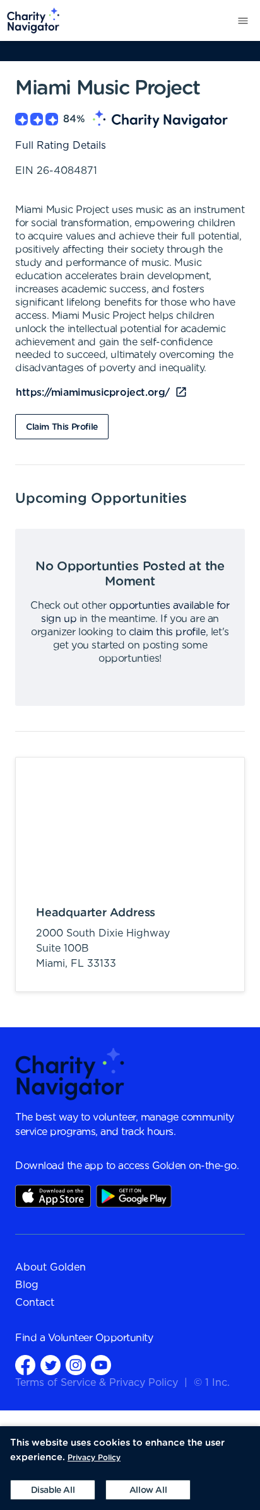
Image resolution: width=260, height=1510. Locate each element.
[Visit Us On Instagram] (76, 1364)
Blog (26, 1285)
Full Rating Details (60, 146)
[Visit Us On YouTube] (101, 1364)
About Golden (50, 1267)
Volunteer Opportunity (100, 1338)
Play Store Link (134, 1196)
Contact (34, 1303)
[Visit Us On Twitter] (50, 1364)
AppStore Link (53, 1196)
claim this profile (167, 632)
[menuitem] (30, 20)
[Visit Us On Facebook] (25, 1364)
